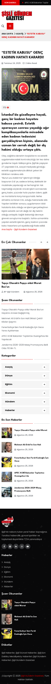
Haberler (10, 410)
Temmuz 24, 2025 (12, 63)
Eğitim (8, 384)
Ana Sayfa (7, 33)
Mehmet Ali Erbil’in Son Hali (27, 445)
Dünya (8, 375)
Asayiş (19, 33)
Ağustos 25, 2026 (34, 291)
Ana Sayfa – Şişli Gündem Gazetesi (19, 229)
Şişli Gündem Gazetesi (32, 675)
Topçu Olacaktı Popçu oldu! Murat (30, 430)
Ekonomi (10, 392)
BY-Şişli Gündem (11, 291)
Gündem (10, 401)
